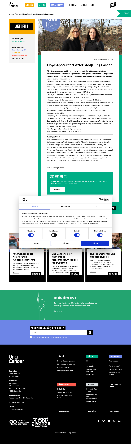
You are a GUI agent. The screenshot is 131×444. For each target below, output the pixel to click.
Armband (84, 5)
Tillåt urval (65, 243)
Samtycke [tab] (34, 206)
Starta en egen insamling (91, 370)
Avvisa (36, 243)
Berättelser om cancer (114, 373)
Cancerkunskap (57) (19, 50)
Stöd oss (42, 4)
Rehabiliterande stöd (65, 371)
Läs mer (16, 273)
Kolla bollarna (62, 389)
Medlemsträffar (63, 367)
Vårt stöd (29, 4)
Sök (92, 5)
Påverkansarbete (64, 384)
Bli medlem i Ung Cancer (66, 364)
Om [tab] (96, 206)
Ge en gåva (58, 311)
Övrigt (18, 14)
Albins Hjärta (92, 411)
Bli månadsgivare (91, 362)
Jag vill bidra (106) (18, 41)
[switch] (54, 235)
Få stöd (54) (16, 53)
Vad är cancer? (114, 366)
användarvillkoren (61, 337)
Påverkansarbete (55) (19, 56)
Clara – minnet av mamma (115, 385)
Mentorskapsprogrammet (66, 361)
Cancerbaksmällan (115, 369)
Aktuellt (11, 14)
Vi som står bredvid (64, 392)
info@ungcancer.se (16, 409)
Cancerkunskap (57, 4)
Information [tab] (65, 206)
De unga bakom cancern (114, 362)
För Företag (72, 5)
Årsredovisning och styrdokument (91, 396)
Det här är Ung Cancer (91, 390)
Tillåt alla (95, 243)
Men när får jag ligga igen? (64, 396)
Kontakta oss (91, 401)
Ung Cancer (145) (18, 58)
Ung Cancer (91, 384)
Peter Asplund (114, 411)
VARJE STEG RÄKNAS (64, 411)
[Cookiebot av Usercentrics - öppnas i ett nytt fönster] (100, 199)
